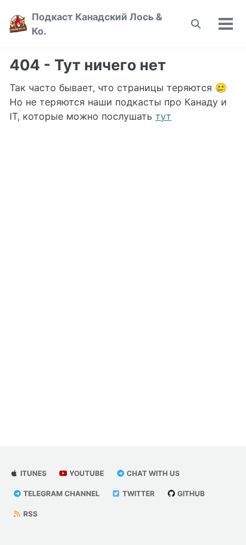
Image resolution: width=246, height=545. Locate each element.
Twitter (138, 493)
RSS (29, 513)
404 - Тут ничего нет (88, 65)
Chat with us (152, 473)
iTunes (33, 473)
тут (163, 116)
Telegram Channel (60, 493)
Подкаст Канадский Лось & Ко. (97, 24)
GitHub (190, 493)
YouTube (85, 473)
